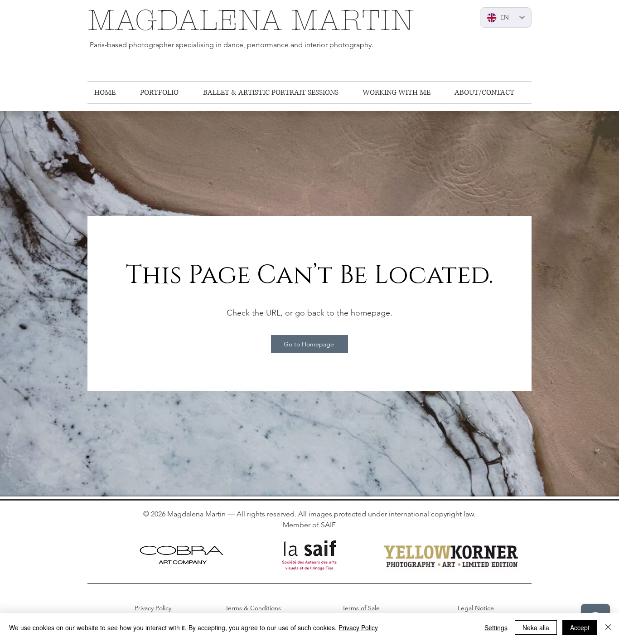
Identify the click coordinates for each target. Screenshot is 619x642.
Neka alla (535, 627)
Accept (580, 627)
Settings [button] (496, 627)
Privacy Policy (153, 608)
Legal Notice (476, 608)
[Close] (608, 627)
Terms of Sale (361, 608)
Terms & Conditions (253, 608)
